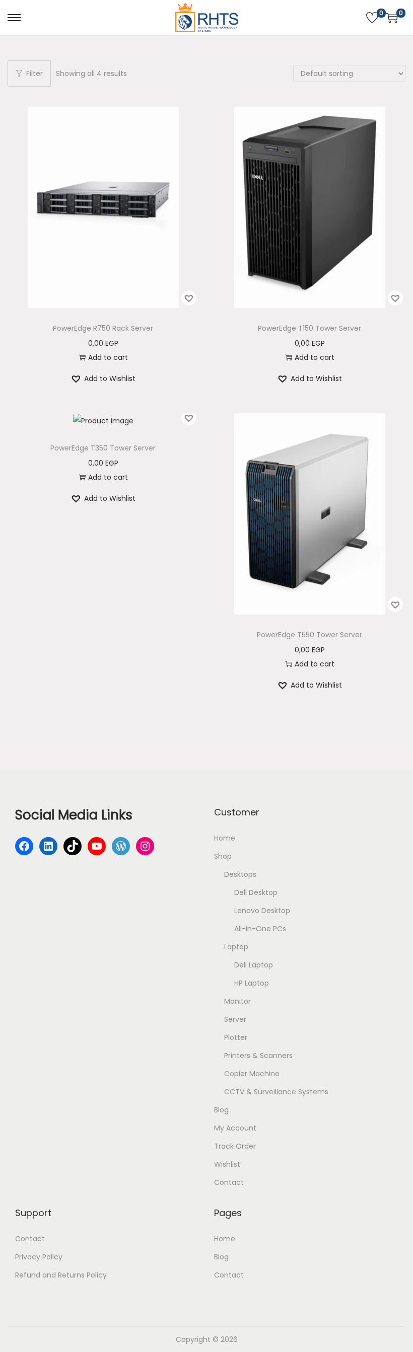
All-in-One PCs (260, 929)
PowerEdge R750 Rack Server (103, 328)
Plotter (235, 1037)
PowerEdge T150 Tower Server (309, 328)
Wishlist (227, 1164)
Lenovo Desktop (262, 911)
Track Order (235, 1146)
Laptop (236, 947)
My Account (235, 1128)
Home (224, 838)
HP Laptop (251, 983)
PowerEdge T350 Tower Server (103, 448)
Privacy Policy (38, 1257)
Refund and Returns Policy (61, 1275)
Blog (221, 1110)
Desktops (240, 874)
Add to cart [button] (108, 357)
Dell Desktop (256, 892)
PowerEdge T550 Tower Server (309, 635)
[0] (372, 18)
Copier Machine (252, 1074)
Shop (223, 856)
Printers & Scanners (258, 1055)
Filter (34, 73)
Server (235, 1019)
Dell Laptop (253, 965)
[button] (188, 298)
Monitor (237, 1001)
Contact (229, 1182)
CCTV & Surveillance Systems (276, 1092)
